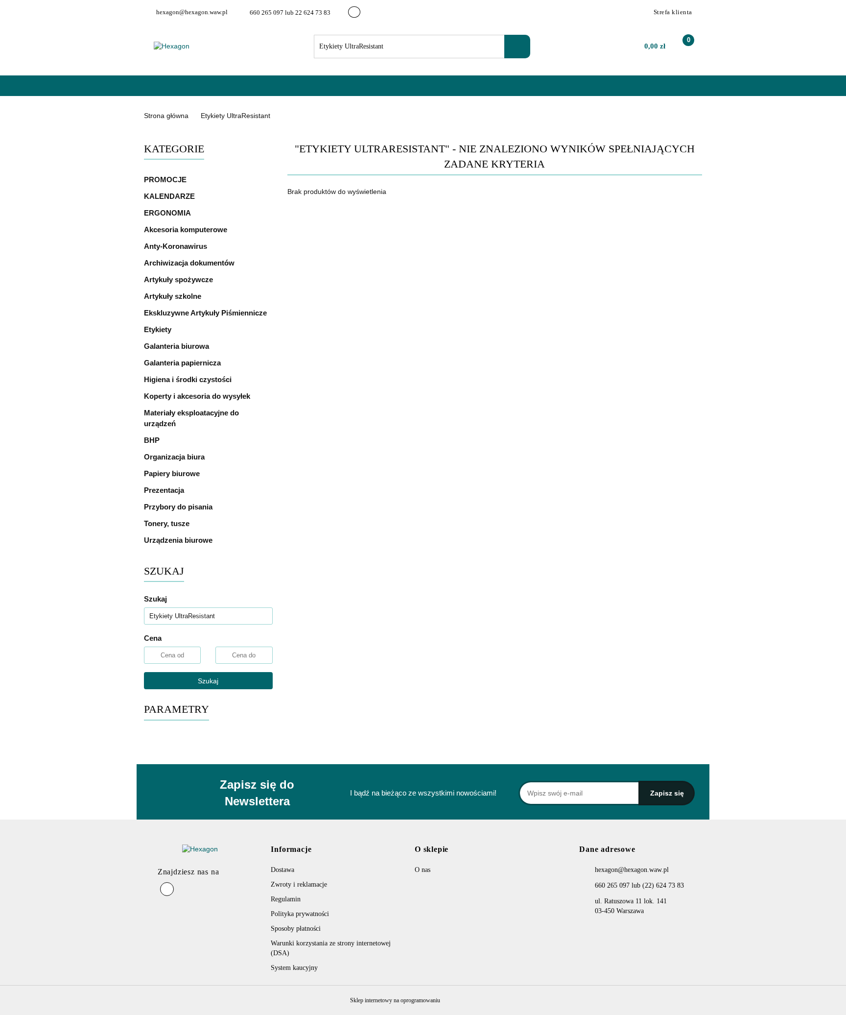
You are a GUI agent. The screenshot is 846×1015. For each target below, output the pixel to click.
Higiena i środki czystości (189, 379)
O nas (244, 90)
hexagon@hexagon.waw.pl (632, 869)
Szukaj (208, 681)
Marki (209, 90)
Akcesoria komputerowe (186, 229)
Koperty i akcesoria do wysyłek (198, 396)
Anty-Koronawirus (175, 246)
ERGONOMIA (167, 213)
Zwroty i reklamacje (299, 884)
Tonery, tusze (167, 523)
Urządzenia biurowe (179, 540)
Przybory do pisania (179, 507)
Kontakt (282, 90)
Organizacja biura (175, 457)
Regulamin (286, 899)
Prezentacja (165, 490)
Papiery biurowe (173, 473)
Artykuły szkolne (173, 296)
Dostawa (282, 869)
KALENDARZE (170, 196)
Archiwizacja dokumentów (190, 263)
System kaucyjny (294, 967)
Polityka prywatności (300, 914)
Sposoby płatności (296, 928)
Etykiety (158, 329)
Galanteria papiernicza (183, 363)
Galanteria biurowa (177, 346)
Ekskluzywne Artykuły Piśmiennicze (206, 313)
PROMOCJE (165, 179)
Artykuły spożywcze (179, 279)
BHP (152, 440)
